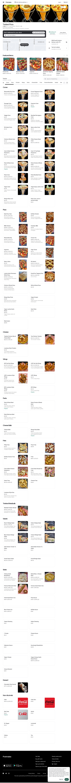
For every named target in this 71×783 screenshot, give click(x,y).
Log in (59, 2)
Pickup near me (56, 761)
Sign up (65, 2)
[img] (24, 45)
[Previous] (64, 55)
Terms (38, 773)
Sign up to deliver (40, 764)
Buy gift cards (39, 759)
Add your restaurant (41, 761)
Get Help (38, 756)
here (63, 776)
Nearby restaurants (57, 756)
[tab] (7, 82)
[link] (61, 7)
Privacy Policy (31, 773)
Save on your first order (41, 766)
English (55, 764)
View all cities (55, 759)
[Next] (67, 55)
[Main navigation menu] (3, 2)
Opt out (61, 779)
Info (21, 26)
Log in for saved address (39, 32)
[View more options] (65, 7)
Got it (66, 779)
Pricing (44, 773)
